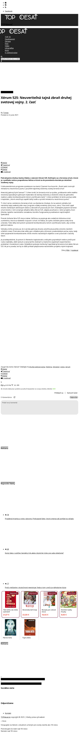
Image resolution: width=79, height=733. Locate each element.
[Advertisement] (39, 76)
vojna (62, 367)
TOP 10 (8, 37)
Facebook (8, 11)
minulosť (56, 367)
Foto (6, 44)
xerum (67, 367)
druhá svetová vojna (37, 367)
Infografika (9, 48)
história (49, 367)
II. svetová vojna (11, 53)
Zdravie (8, 41)
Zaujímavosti (10, 39)
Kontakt (8, 713)
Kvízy (7, 50)
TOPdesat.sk (5, 717)
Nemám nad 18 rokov (9, 731)
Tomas (6, 113)
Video (7, 46)
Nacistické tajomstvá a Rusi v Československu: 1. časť (21, 683)
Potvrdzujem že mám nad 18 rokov (14, 729)
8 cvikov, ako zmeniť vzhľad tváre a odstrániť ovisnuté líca (23, 679)
